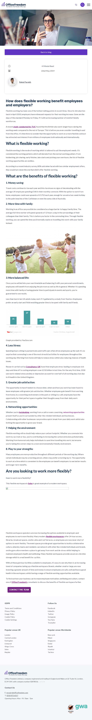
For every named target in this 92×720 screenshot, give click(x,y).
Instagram (52, 617)
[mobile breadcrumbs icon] (88, 5)
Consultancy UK (33, 366)
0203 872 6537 (77, 5)
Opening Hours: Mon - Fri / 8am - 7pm (19, 698)
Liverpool (8, 644)
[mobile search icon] (82, 5)
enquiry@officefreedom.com (17, 693)
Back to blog (46, 52)
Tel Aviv (51, 652)
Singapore (51, 641)
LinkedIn (51, 611)
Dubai (50, 644)
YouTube (51, 620)
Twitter (51, 614)
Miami (50, 638)
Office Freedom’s (19, 582)
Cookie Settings (11, 620)
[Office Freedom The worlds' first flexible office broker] (14, 4)
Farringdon (9, 641)
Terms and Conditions (13, 608)
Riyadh (50, 646)
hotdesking (24, 412)
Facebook (51, 608)
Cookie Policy (10, 617)
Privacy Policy (10, 611)
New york (51, 635)
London (7, 635)
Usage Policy (9, 614)
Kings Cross (9, 646)
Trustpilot (51, 623)
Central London (10, 638)
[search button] (25, 5)
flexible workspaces (55, 536)
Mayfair (7, 652)
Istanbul (51, 649)
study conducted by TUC (24, 127)
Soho (30, 483)
